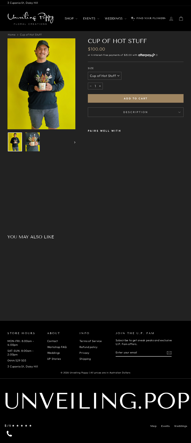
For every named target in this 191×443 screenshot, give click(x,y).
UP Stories (54, 358)
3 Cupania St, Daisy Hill (22, 2)
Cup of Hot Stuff (31, 34)
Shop (70, 18)
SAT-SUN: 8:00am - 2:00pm (20, 352)
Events (89, 18)
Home (11, 34)
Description (135, 112)
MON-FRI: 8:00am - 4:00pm (20, 342)
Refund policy (88, 347)
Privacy (84, 353)
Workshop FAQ (57, 347)
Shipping (85, 358)
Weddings (114, 18)
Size (91, 68)
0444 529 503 (16, 360)
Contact (52, 341)
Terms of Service (90, 341)
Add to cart (136, 98)
